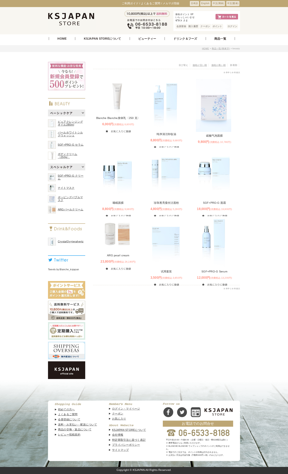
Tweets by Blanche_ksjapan (63, 269)
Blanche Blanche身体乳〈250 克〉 (118, 118)
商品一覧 (220, 38)
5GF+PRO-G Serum (214, 271)
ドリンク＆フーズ (185, 38)
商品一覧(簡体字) (221, 48)
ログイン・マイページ (126, 408)
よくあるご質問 (68, 414)
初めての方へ (66, 409)
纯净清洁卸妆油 (166, 134)
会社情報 (117, 434)
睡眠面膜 (118, 202)
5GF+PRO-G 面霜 (214, 202)
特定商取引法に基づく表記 (129, 439)
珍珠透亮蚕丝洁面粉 (166, 202)
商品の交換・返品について (74, 429)
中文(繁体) (232, 3)
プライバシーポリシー (126, 444)
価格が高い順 (218, 65)
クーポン (205, 26)
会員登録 (181, 26)
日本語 (194, 3)
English (205, 3)
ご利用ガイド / (131, 3)
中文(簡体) (218, 3)
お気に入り (119, 418)
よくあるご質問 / (151, 3)
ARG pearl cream (118, 255)
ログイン (232, 26)
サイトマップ (120, 449)
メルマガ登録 (171, 3)
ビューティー (147, 38)
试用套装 (166, 271)
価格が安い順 (200, 65)
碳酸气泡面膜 (214, 135)
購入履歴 (193, 26)
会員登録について (69, 419)
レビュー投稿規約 (69, 434)
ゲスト (179, 20)
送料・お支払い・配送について (77, 424)
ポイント (217, 26)
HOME (62, 38)
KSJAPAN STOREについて (102, 38)
